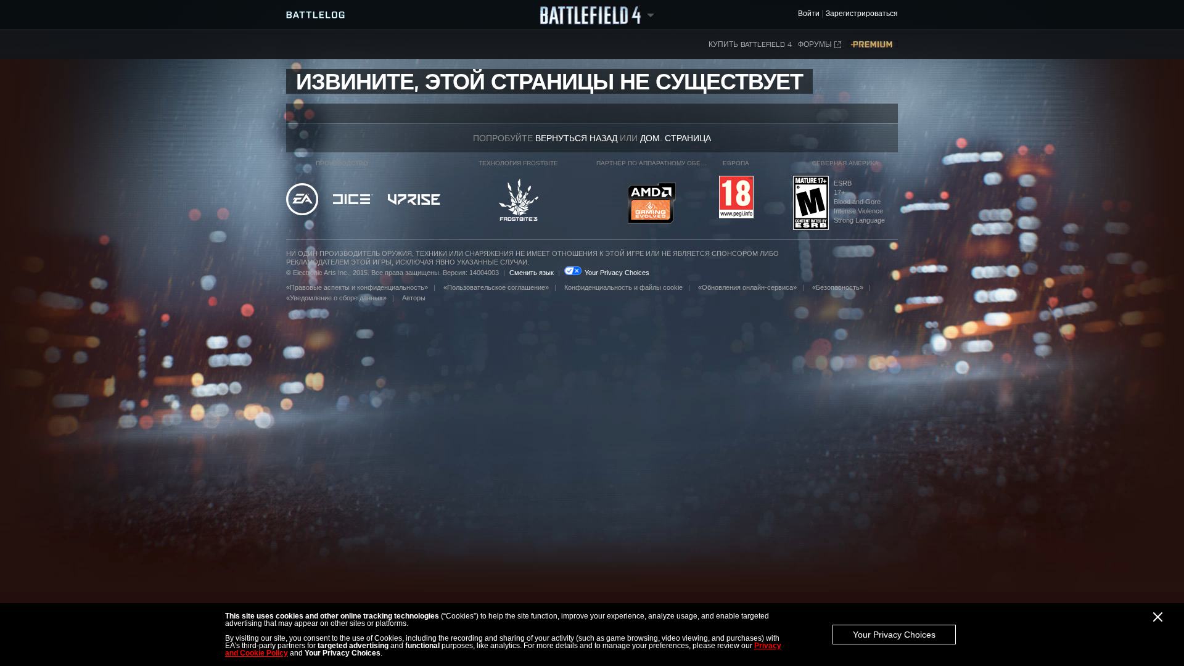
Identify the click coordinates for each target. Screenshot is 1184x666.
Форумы (815, 44)
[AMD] (652, 204)
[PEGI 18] (736, 198)
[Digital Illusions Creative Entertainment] (353, 200)
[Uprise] (414, 200)
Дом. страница (675, 138)
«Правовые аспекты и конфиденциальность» (357, 287)
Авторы (414, 298)
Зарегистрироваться (862, 14)
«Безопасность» (837, 287)
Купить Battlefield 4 (750, 44)
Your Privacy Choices (894, 634)
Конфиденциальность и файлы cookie (623, 287)
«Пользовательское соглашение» (496, 287)
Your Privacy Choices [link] (617, 272)
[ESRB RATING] (811, 204)
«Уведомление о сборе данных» (336, 298)
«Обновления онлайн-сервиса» (747, 287)
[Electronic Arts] (302, 200)
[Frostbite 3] (518, 201)
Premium (872, 44)
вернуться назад (576, 138)
